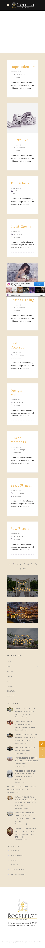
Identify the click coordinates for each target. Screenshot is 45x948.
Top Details (20, 183)
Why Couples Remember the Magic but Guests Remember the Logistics (26, 760)
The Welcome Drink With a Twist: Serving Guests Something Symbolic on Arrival (25, 817)
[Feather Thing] (22, 277)
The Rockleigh (20, 74)
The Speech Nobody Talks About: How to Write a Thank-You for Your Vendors (25, 775)
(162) (16, 855)
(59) (13, 860)
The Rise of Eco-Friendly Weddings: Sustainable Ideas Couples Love (25, 711)
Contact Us (10, 696)
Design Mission (17, 392)
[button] (42, 755)
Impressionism (23, 67)
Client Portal (11, 691)
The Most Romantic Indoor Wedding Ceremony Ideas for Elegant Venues (26, 737)
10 (24, 568)
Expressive (19, 140)
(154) (18, 874)
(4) (17, 869)
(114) (15, 850)
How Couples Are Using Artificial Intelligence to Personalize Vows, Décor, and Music (25, 801)
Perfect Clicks (39, 942)
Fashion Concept (17, 345)
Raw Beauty (20, 528)
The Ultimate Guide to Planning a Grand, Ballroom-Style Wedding (25, 724)
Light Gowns (21, 226)
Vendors (10, 686)
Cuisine (9, 676)
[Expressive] (22, 118)
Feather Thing (22, 300)
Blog (8, 681)
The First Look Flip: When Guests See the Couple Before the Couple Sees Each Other (25, 833)
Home (9, 662)
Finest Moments (18, 440)
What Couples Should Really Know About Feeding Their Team (21, 788)
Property (10, 671)
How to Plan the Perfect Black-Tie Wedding (25, 749)
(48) (14, 865)
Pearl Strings (21, 485)
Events (9, 667)
